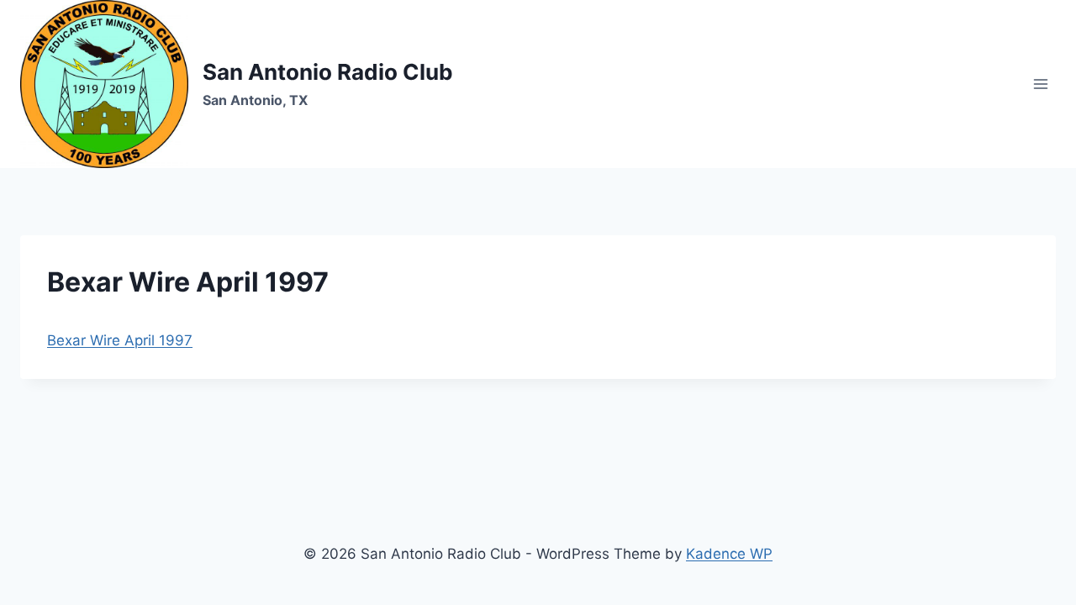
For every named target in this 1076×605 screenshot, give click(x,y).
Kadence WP (729, 553)
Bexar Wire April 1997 (120, 340)
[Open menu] (1040, 84)
